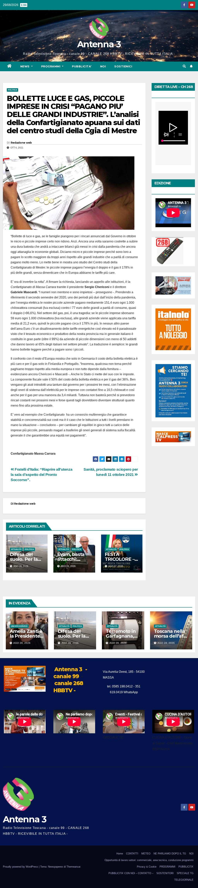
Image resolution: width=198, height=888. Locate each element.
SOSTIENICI (123, 66)
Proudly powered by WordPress (21, 866)
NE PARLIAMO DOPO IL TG (170, 853)
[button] (184, 66)
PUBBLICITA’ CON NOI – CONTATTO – (130, 873)
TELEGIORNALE (184, 879)
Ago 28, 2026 (22, 643)
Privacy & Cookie (146, 866)
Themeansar (73, 866)
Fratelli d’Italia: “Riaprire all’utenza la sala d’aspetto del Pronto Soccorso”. (41, 474)
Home (119, 853)
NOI (103, 66)
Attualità (16, 549)
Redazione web (21, 142)
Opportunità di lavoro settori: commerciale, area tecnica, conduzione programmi (149, 860)
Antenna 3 (99, 44)
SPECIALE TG (185, 873)
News (25, 66)
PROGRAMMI (167, 866)
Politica (12, 90)
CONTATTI (132, 853)
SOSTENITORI (165, 873)
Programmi (51, 66)
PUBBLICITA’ (82, 66)
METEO (145, 853)
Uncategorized (19, 626)
